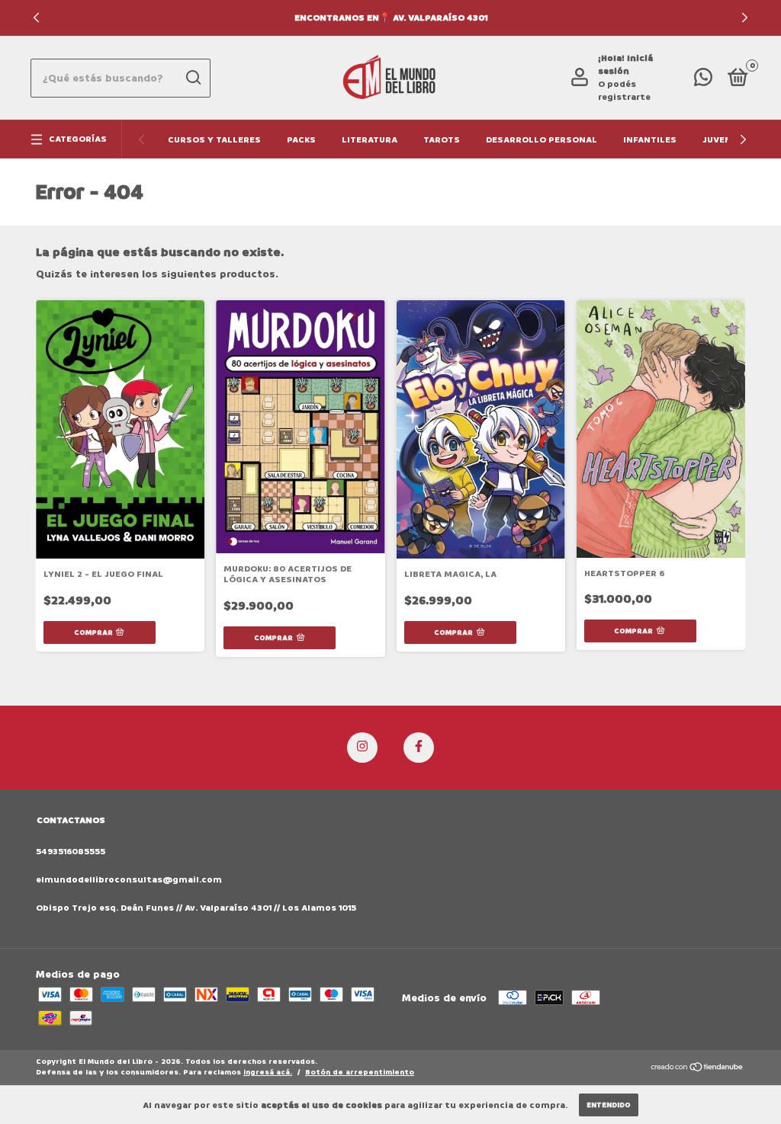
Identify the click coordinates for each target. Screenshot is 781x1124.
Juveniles (726, 139)
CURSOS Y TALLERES (214, 139)
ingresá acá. (267, 1072)
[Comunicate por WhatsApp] (703, 81)
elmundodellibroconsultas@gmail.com (129, 879)
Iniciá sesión (625, 65)
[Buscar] (192, 77)
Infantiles (650, 139)
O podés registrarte (624, 91)
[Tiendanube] (697, 1069)
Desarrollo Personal (541, 139)
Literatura (369, 139)
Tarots (441, 139)
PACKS (301, 139)
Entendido (609, 1105)
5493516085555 (70, 851)
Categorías (78, 139)
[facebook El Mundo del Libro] (418, 747)
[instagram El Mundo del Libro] (362, 747)
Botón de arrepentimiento (359, 1072)
